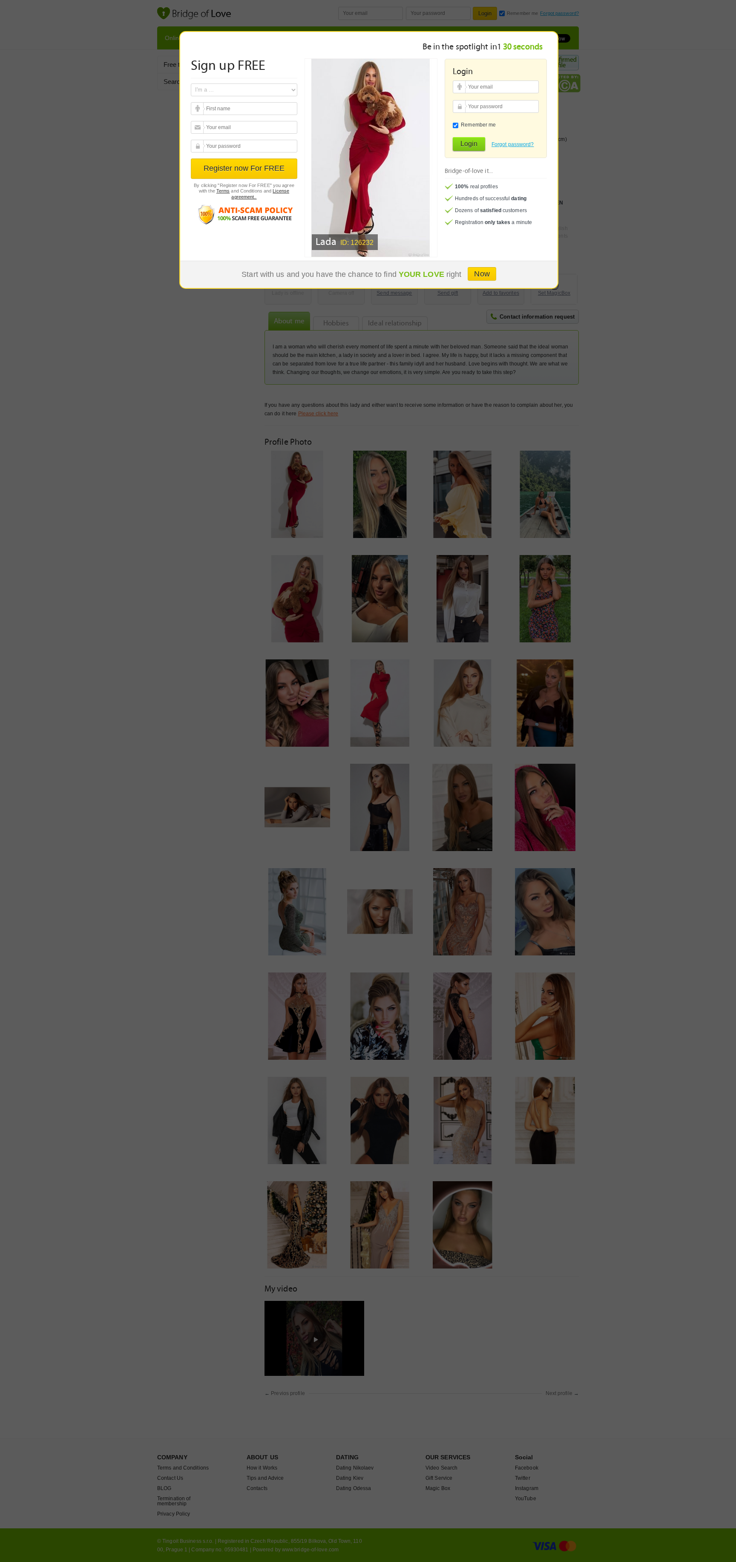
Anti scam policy (244, 214)
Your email (198, 109)
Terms (223, 190)
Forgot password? (513, 144)
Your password (198, 146)
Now (481, 274)
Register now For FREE (244, 168)
